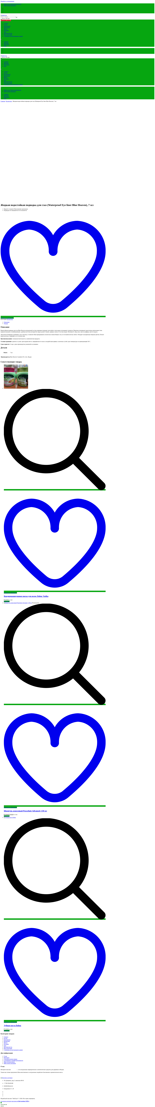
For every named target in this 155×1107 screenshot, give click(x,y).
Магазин (6, 43)
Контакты (6, 44)
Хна (5, 32)
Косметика (7, 27)
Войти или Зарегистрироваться (12, 4)
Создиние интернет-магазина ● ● (15, 1101)
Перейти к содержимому (7, 1)
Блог (5, 46)
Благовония (7, 26)
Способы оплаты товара (10, 1059)
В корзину (7, 601)
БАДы (5, 24)
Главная (6, 41)
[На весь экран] (4, 1104)
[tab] (55, 322)
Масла (5, 29)
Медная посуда (8, 33)
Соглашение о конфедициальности (13, 1060)
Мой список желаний (10, 5)
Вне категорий (8, 34)
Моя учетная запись (9, 1062)
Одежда (6, 23)
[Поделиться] (3, 1104)
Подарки (6, 30)
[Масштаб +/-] (6, 1104)
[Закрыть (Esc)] (1, 1104)
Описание (6, 322)
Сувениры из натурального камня (13, 36)
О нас (5, 1056)
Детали (6, 323)
